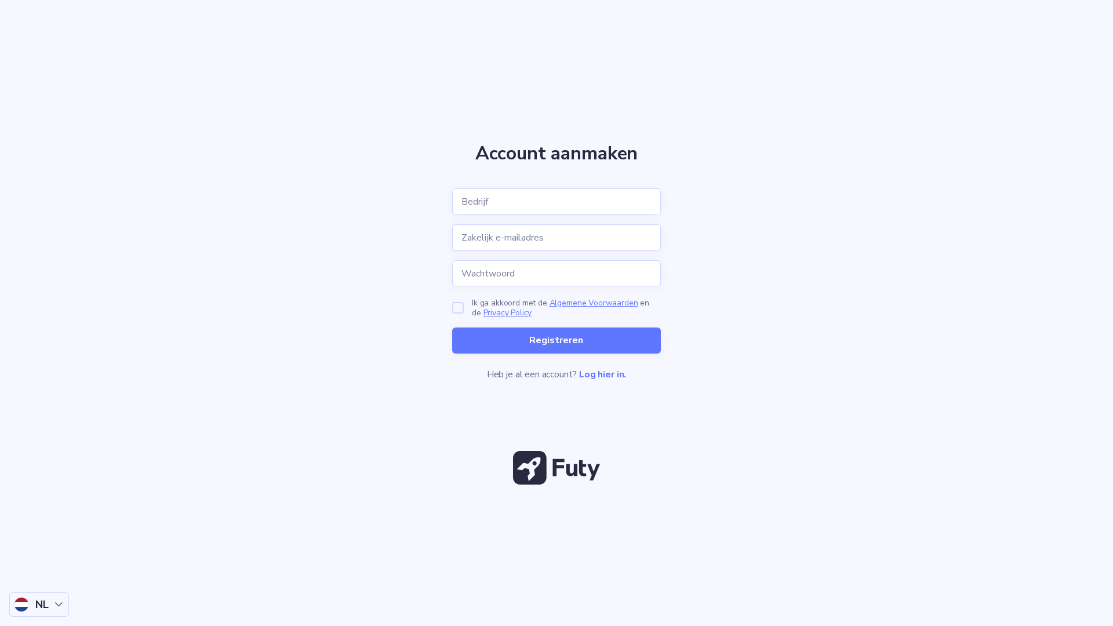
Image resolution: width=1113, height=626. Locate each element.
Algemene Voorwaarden (594, 302)
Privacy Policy (507, 312)
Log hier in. (602, 374)
